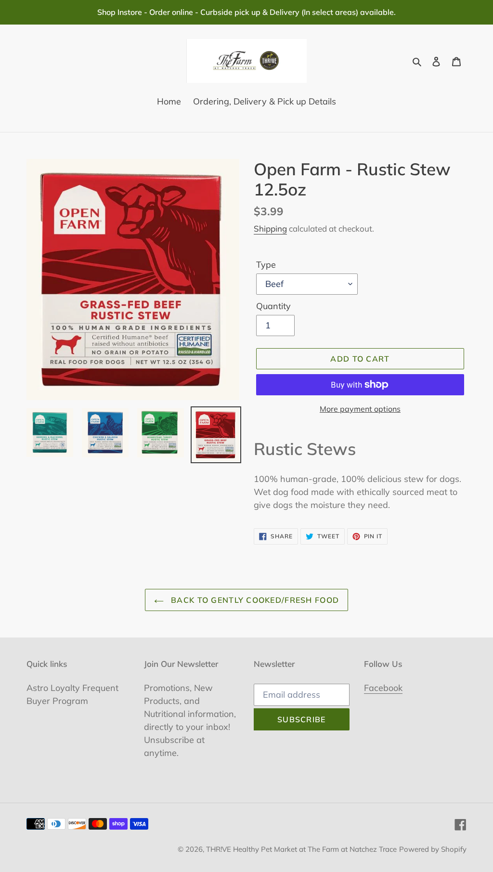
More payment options (360, 409)
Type (266, 264)
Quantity (273, 306)
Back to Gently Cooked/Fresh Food (254, 600)
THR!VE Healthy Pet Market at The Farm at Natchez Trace (301, 849)
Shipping (270, 228)
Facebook (383, 687)
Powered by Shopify (433, 849)
